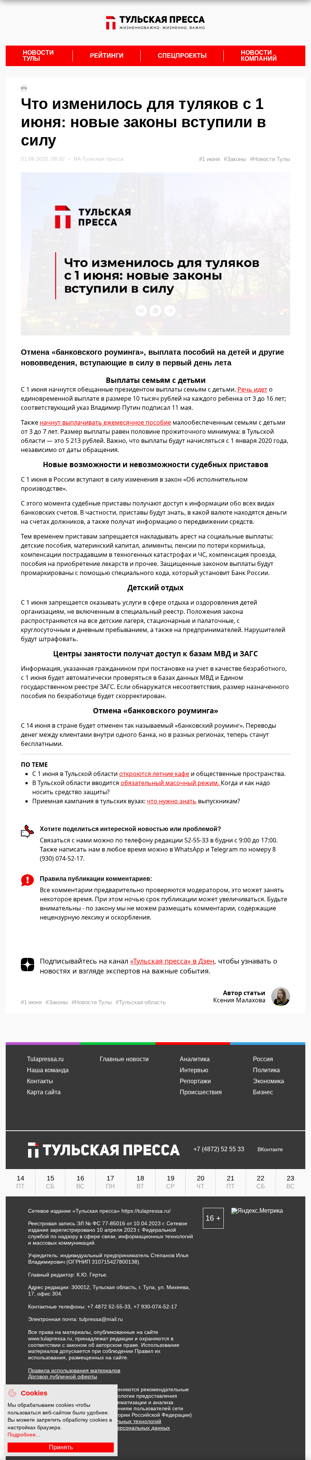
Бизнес (263, 1092)
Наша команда (48, 1070)
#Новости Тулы (270, 159)
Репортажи (195, 1081)
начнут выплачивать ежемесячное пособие (105, 422)
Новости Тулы (38, 56)
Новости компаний (259, 56)
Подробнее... (24, 1435)
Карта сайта (44, 1092)
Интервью (194, 1070)
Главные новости (124, 1059)
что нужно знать (171, 801)
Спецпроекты (182, 56)
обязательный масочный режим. (171, 783)
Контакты (40, 1081)
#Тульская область (141, 1002)
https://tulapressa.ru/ (146, 1211)
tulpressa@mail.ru (101, 1319)
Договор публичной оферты (62, 1376)
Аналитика (195, 1059)
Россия (263, 1059)
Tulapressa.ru (45, 1059)
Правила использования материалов (74, 1370)
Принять (61, 1447)
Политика (266, 1070)
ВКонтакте (270, 1149)
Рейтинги (107, 56)
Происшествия (201, 1092)
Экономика (268, 1081)
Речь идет (252, 389)
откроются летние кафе (154, 774)
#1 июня (209, 159)
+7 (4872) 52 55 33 (218, 1149)
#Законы (235, 159)
